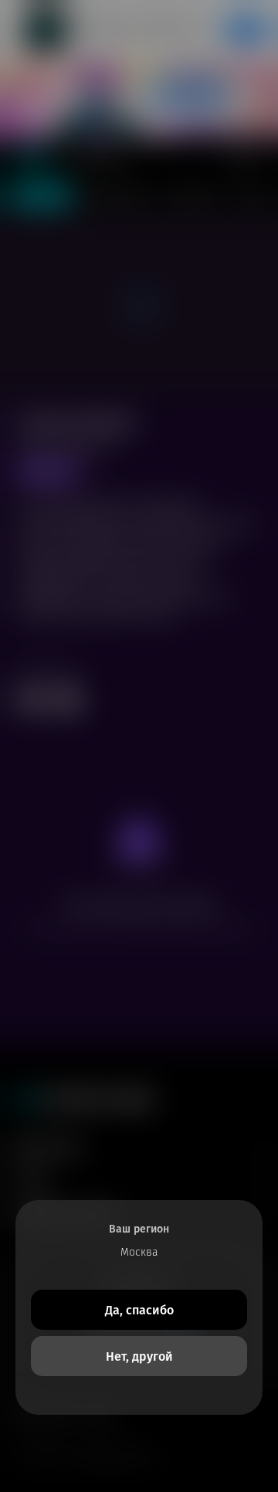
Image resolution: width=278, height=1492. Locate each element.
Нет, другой (139, 1356)
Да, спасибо (139, 1310)
